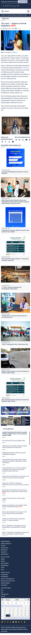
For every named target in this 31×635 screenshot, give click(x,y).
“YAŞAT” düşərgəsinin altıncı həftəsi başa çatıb (15, 344)
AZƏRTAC (14, 52)
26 (13, 615)
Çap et (13, 28)
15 (25, 610)
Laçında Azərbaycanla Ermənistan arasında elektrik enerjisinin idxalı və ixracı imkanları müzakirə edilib (14, 433)
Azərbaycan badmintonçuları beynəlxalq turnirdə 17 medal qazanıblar (13, 519)
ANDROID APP (5, 594)
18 (9, 613)
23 (28, 613)
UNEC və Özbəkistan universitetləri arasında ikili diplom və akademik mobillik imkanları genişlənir (15, 534)
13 (17, 610)
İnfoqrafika (4, 565)
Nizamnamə (4, 576)
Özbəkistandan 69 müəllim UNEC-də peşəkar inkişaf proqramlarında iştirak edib (14, 446)
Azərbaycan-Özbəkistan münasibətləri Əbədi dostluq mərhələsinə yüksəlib (14, 505)
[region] (16, 483)
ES (11, 5)
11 (9, 610)
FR (9, 5)
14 (21, 610)
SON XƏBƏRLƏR (8, 429)
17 (4, 613)
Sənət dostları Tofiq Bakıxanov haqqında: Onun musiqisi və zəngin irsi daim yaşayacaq (15, 477)
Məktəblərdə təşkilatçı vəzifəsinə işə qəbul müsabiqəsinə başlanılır (14, 453)
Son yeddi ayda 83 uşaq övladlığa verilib (13, 440)
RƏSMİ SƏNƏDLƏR (6, 543)
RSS (2, 592)
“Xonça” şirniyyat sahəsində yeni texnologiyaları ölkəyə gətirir (11, 288)
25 (9, 615)
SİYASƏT (3, 545)
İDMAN (3, 559)
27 (17, 615)
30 (28, 615)
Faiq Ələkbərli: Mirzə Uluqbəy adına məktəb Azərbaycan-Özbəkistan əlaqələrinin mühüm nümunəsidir (14, 461)
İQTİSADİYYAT (5, 548)
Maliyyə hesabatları (7, 579)
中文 (18, 5)
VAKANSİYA (4, 585)
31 (4, 618)
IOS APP (3, 596)
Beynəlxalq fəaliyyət (8, 581)
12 (13, 610)
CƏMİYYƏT (5, 19)
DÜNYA (3, 561)
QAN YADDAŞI (5, 563)
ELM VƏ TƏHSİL (5, 557)
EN (5, 5)
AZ (1, 5)
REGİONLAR (4, 550)
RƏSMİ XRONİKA (5, 541)
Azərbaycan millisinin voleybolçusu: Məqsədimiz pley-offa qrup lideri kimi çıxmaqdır (15, 483)
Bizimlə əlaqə (5, 572)
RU (3, 5)
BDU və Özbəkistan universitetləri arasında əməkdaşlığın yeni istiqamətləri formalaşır (14, 526)
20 (17, 613)
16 (28, 610)
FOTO (2, 569)
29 (25, 615)
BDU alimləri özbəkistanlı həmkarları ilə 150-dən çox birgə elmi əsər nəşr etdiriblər (14, 512)
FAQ (2, 590)
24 (4, 615)
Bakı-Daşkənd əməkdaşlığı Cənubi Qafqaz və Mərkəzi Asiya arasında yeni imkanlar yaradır (14, 491)
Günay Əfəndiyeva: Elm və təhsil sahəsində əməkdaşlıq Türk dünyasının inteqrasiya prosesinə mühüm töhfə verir (14, 469)
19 (13, 613)
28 (21, 615)
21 (21, 613)
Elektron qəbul (6, 588)
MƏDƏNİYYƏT (5, 554)
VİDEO (2, 567)
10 (4, 610)
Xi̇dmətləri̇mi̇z (5, 583)
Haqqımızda (4, 574)
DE (8, 5)
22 (25, 613)
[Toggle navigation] (28, 11)
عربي (14, 5)
